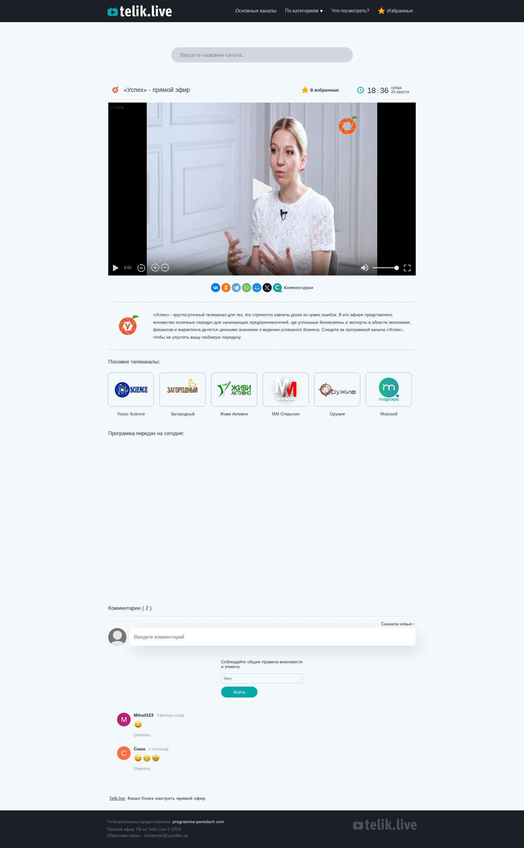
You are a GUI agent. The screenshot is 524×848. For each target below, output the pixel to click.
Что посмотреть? (350, 10)
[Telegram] (236, 287)
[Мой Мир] (256, 287)
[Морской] (389, 391)
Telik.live (117, 798)
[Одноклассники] (225, 287)
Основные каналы (256, 10)
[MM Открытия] (285, 391)
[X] (267, 287)
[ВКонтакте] (215, 287)
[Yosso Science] (131, 391)
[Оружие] (337, 391)
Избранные (400, 10)
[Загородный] (182, 391)
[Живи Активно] (234, 391)
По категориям (301, 10)
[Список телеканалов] (384, 828)
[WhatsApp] (246, 287)
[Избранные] (316, 88)
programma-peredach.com (198, 821)
